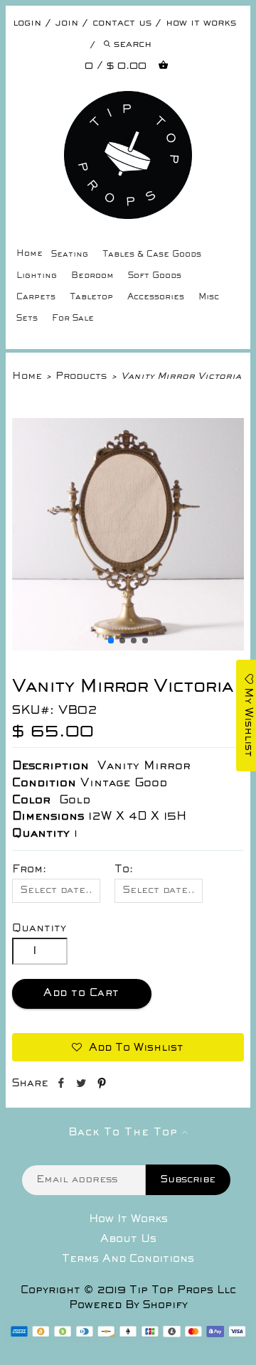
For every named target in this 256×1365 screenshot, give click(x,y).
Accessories (155, 297)
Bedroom (92, 276)
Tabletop (91, 297)
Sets (27, 319)
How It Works (128, 1219)
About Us (128, 1239)
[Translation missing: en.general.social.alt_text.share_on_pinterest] (101, 1086)
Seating (69, 255)
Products (81, 376)
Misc (208, 297)
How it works (201, 23)
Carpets (35, 297)
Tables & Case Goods (151, 255)
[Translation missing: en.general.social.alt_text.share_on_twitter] (83, 1086)
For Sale (73, 319)
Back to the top (125, 1133)
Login (27, 23)
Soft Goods (154, 276)
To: (123, 869)
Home (29, 254)
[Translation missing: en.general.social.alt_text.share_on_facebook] (62, 1086)
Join (66, 23)
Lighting (36, 276)
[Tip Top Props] (128, 101)
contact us (121, 23)
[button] (111, 640)
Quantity (39, 928)
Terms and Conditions (128, 1259)
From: (29, 869)
